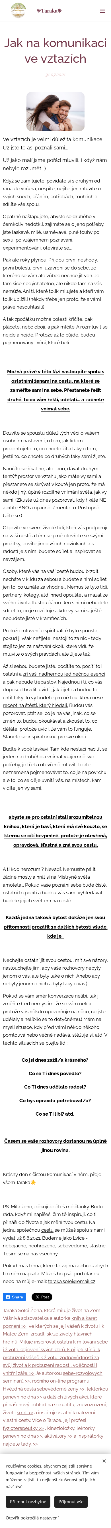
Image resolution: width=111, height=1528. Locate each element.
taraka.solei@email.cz (71, 1281)
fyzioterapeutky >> (23, 1428)
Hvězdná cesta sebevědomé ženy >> (44, 1389)
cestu (47, 1230)
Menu (102, 10)
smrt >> (25, 1412)
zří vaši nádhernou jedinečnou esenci (64, 674)
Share (17, 1297)
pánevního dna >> (22, 1397)
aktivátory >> (58, 1436)
